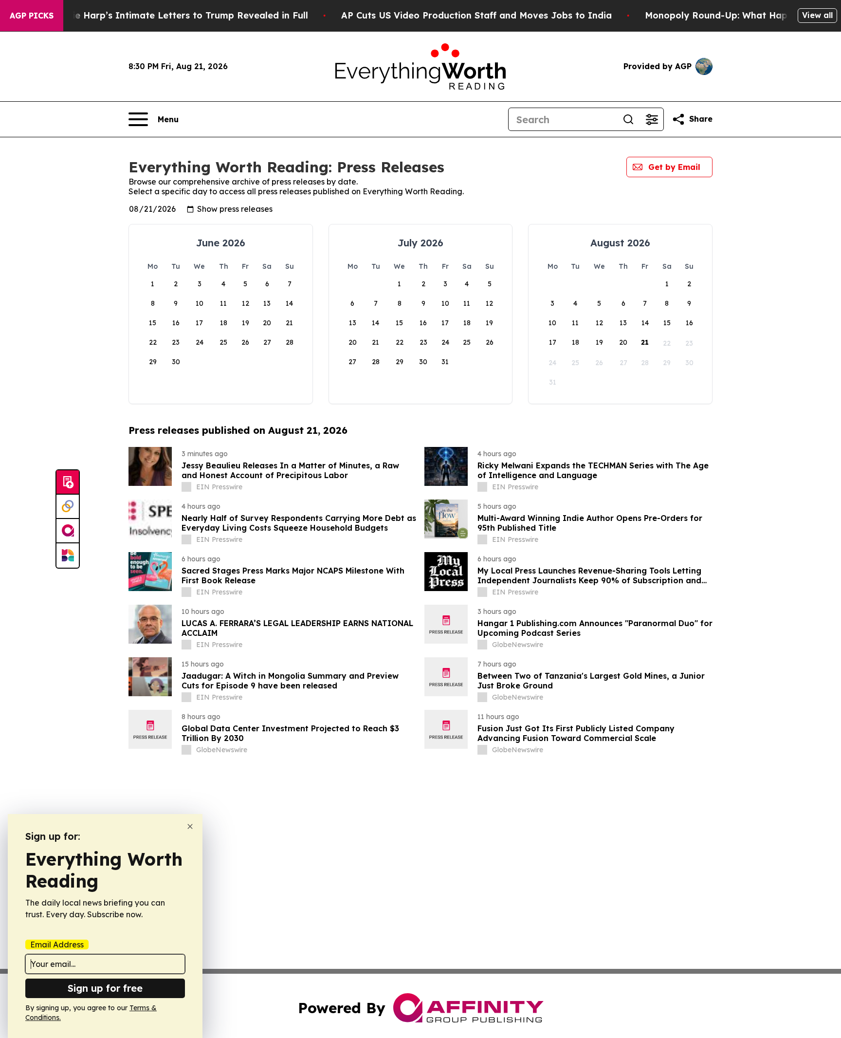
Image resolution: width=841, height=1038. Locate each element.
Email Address (57, 944)
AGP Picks (32, 15)
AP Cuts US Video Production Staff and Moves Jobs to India (476, 15)
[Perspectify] (67, 507)
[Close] (190, 826)
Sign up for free (105, 988)
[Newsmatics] (67, 555)
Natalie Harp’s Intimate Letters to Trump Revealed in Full (177, 15)
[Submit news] (67, 482)
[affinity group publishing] (67, 531)
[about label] (186, 487)
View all (817, 15)
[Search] (628, 119)
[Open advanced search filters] (651, 119)
